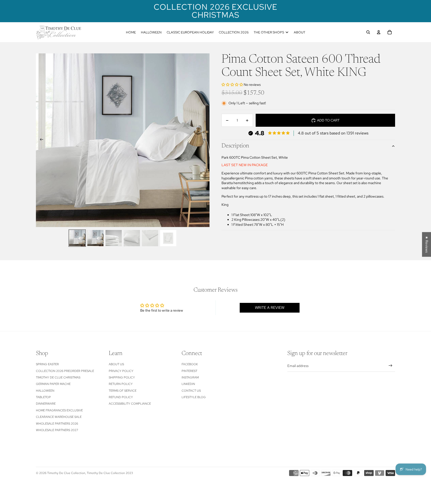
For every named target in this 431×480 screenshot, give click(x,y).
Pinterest (189, 371)
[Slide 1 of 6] (77, 238)
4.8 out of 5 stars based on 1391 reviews (333, 133)
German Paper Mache (53, 384)
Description (235, 146)
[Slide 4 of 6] (132, 238)
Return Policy (121, 384)
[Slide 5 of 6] (150, 238)
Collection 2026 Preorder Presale (65, 371)
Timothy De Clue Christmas (58, 377)
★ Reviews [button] (427, 244)
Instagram (190, 377)
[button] (232, 85)
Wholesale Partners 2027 (57, 430)
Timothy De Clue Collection (66, 473)
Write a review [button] (269, 307)
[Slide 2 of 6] (95, 238)
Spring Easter (47, 364)
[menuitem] (131, 32)
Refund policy (121, 397)
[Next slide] (205, 140)
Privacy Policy (121, 371)
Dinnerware (46, 404)
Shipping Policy (122, 377)
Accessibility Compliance (130, 404)
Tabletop (43, 397)
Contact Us (191, 391)
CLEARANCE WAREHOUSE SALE (59, 417)
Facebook (190, 364)
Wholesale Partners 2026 (57, 424)
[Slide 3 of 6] (114, 238)
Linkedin (188, 384)
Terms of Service (122, 391)
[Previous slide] (40, 140)
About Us (116, 364)
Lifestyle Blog (194, 397)
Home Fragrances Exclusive (59, 410)
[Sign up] (390, 365)
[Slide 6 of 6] (168, 238)
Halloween (45, 391)
